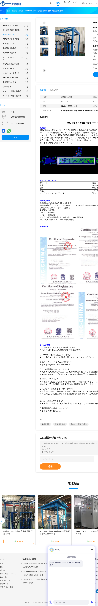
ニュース (3, 577)
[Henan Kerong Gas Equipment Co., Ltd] (10, 3)
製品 (1, 567)
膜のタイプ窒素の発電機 (79, 424)
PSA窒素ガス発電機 (15, 25)
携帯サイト (4, 584)
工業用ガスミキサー (15, 82)
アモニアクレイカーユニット (15, 58)
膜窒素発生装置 (15, 35)
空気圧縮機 (15, 87)
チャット (15, 137)
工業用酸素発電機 (15, 48)
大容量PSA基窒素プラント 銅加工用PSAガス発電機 (35, 565)
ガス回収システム (15, 44)
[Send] (92, 602)
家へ (1, 564)
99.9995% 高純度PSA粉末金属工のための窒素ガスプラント (35, 573)
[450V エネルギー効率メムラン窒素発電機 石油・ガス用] (54, 512)
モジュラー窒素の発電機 (15, 91)
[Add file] (50, 602)
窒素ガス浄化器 (15, 69)
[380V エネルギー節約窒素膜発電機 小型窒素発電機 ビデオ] (70, 42)
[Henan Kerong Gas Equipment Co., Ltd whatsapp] (9, 131)
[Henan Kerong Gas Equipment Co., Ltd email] (3, 131)
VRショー (3, 570)
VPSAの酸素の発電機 (15, 64)
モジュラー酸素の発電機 (15, 96)
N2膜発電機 (45, 424)
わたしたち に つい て (8, 574)
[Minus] (92, 549)
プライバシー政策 (6, 587)
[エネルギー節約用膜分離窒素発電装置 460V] (18, 512)
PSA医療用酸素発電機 (15, 39)
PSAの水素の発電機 (15, 78)
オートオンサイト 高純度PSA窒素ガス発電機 (35, 581)
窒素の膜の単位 (60, 424)
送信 (50, 466)
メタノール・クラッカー (15, 73)
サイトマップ (5, 580)
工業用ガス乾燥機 (15, 53)
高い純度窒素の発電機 (15, 30)
